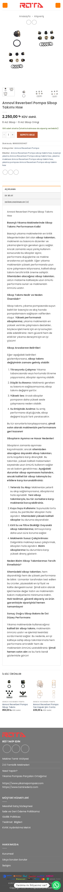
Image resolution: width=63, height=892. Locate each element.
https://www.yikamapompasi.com (22, 783)
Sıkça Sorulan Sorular (14, 859)
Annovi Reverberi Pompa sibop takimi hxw (31, 153)
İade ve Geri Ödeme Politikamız (21, 811)
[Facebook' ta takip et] (7, 749)
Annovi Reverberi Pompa (26, 148)
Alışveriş (39, 16)
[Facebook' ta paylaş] (10, 172)
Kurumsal (7, 853)
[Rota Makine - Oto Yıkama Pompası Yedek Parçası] (31, 5)
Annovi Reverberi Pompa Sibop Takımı (15, 706)
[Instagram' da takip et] (16, 749)
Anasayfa (24, 16)
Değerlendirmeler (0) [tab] (17, 202)
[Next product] (28, 22)
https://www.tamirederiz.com (20, 787)
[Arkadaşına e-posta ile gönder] (16, 172)
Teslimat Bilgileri (12, 822)
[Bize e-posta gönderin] (25, 749)
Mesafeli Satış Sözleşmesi (17, 806)
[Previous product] (34, 22)
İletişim (6, 865)
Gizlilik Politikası (11, 817)
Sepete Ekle (27, 134)
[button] (5, 5)
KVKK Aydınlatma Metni (16, 827)
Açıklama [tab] (10, 189)
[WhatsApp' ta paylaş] (5, 172)
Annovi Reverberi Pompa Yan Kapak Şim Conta (45, 706)
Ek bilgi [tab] (9, 195)
